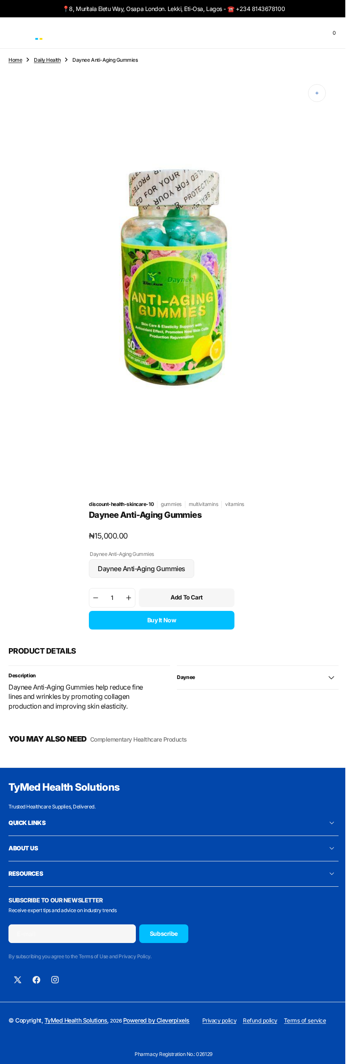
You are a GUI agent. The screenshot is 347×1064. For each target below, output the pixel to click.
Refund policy (266, 1020)
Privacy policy (225, 1020)
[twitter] (17, 980)
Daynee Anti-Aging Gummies (138, 571)
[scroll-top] (326, 1049)
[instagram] (55, 980)
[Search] (294, 33)
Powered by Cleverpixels (156, 1020)
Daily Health (47, 60)
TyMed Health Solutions (75, 1020)
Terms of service (311, 1020)
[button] (12, 33)
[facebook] (36, 980)
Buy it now (158, 620)
